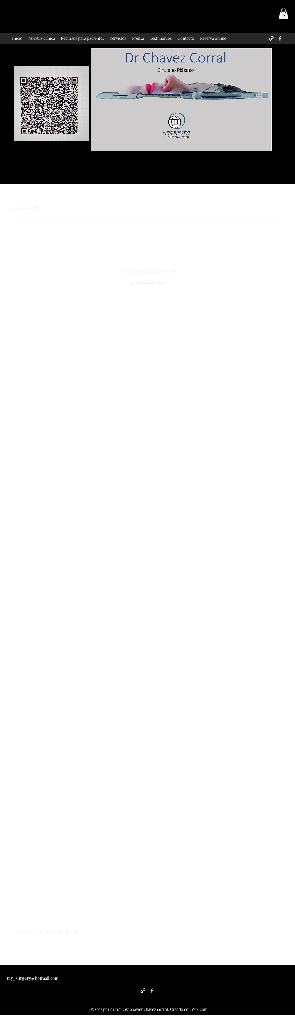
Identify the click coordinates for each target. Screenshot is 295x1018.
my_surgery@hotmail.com (32, 978)
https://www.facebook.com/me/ (49, 931)
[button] (283, 13)
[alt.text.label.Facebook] (280, 38)
